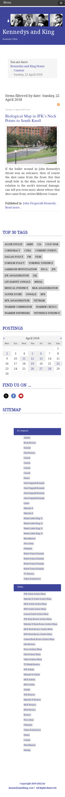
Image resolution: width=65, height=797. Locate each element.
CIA (39, 244)
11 (23, 358)
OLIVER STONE (13, 294)
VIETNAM (39, 300)
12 (32, 358)
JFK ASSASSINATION (17, 275)
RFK (43, 294)
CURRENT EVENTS (46, 250)
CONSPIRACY (12, 250)
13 (41, 358)
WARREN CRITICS (46, 306)
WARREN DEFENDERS (17, 313)
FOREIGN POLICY (15, 263)
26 (32, 368)
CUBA (27, 250)
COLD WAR (51, 244)
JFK (54, 269)
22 (58, 363)
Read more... (13, 207)
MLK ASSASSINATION (45, 288)
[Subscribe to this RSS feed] (58, 104)
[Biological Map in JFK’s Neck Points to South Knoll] (31, 145)
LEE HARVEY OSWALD (17, 281)
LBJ (35, 275)
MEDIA (38, 281)
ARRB (30, 244)
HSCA (44, 269)
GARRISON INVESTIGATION (21, 269)
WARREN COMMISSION (18, 306)
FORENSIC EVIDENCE (41, 263)
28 (49, 368)
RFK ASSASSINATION (17, 300)
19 (32, 363)
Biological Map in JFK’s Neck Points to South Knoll (30, 118)
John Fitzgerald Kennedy (39, 203)
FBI (29, 256)
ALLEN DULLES (13, 244)
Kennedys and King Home (27, 66)
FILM (38, 256)
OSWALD (31, 294)
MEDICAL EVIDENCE (16, 288)
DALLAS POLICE (14, 256)
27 (41, 368)
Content (19, 70)
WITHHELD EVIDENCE (47, 313)
